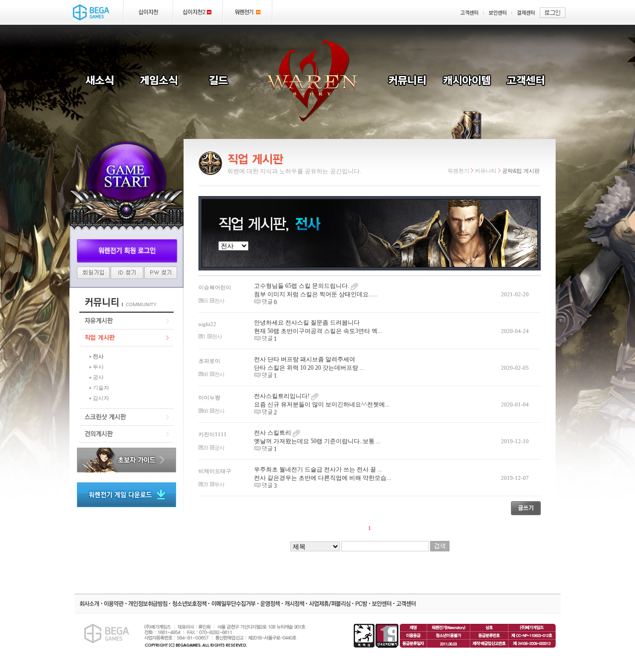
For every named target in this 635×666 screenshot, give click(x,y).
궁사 (98, 377)
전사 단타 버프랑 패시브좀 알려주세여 (304, 359)
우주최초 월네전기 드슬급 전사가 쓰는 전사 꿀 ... (318, 469)
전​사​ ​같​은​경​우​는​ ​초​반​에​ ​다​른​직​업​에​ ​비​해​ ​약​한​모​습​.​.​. (322, 477)
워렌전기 (458, 171)
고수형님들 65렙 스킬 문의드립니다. (302, 285)
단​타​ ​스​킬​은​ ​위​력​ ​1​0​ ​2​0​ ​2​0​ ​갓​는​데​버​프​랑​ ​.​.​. (309, 367)
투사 (98, 367)
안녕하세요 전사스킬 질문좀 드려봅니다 (307, 322)
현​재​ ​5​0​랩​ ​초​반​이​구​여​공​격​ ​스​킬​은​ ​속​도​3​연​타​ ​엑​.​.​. (318, 331)
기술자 (101, 388)
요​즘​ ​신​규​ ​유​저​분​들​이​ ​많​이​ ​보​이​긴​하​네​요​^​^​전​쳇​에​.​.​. (321, 404)
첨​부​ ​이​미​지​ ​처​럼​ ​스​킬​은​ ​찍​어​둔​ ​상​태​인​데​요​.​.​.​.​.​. (316, 294)
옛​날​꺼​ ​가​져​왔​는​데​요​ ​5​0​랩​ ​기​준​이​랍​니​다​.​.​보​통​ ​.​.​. (317, 441)
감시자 (101, 398)
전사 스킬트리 (273, 432)
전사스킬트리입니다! (282, 396)
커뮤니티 (486, 171)
